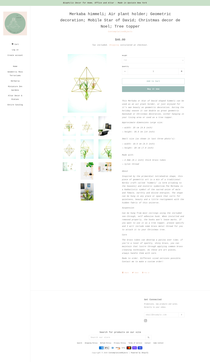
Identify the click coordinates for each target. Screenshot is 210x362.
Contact (148, 343)
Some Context (158, 343)
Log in (15, 50)
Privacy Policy (120, 343)
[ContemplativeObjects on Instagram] (145, 321)
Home (15, 66)
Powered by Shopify (139, 353)
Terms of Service (135, 343)
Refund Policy (105, 343)
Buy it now (153, 89)
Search (79, 343)
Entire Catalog (15, 105)
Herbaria (15, 81)
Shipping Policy (91, 343)
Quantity (125, 66)
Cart (16, 44)
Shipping (114, 45)
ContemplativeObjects (120, 32)
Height (124, 55)
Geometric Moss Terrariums (15, 74)
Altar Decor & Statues (15, 97)
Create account (15, 55)
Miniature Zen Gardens (15, 88)
